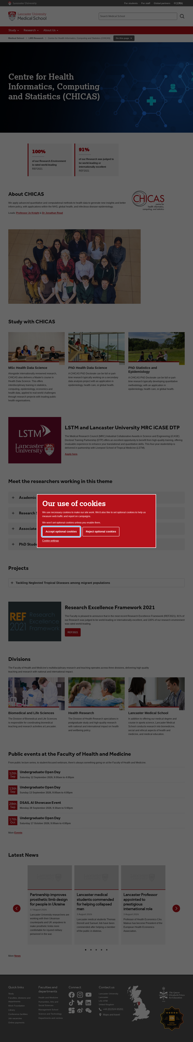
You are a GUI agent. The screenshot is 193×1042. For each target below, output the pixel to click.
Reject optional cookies (101, 531)
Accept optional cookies (61, 531)
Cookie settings (50, 540)
